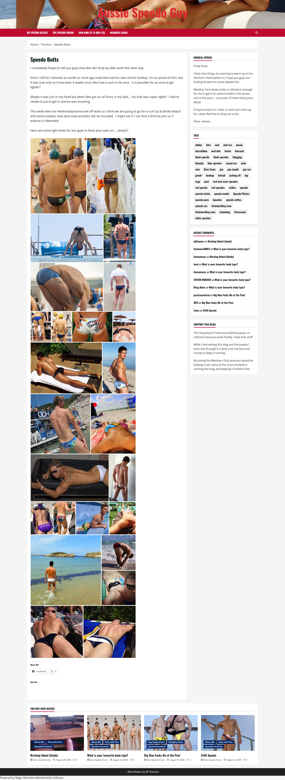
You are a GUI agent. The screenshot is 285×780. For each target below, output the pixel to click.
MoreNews (134, 772)
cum (197, 169)
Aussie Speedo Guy (142, 12)
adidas (198, 145)
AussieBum (201, 151)
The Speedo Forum (63, 33)
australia (216, 151)
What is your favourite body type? (231, 249)
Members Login (118, 33)
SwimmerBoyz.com (221, 206)
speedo (244, 188)
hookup (210, 175)
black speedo (202, 157)
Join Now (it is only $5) (92, 33)
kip (246, 175)
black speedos (221, 157)
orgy (197, 181)
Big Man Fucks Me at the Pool (229, 295)
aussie (239, 145)
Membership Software (49, 778)
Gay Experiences (156, 742)
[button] (58, 176)
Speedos (217, 200)
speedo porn (202, 200)
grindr (198, 175)
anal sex (227, 145)
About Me (39, 742)
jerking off (235, 175)
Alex (208, 145)
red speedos (218, 188)
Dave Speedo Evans (42, 759)
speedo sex (201, 206)
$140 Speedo (210, 310)
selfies (232, 188)
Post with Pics (55, 742)
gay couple (233, 169)
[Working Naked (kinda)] (57, 733)
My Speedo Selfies (37, 33)
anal (217, 145)
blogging (237, 157)
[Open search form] (256, 33)
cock (243, 163)
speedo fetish (202, 194)
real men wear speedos (225, 181)
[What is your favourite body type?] (114, 733)
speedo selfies (233, 200)
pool (206, 181)
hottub (221, 175)
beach (228, 151)
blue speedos (215, 163)
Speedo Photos (241, 194)
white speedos (203, 218)
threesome (240, 212)
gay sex (247, 169)
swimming (224, 212)
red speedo (201, 188)
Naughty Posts (176, 742)
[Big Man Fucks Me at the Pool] (171, 733)
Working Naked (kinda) (220, 241)
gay (221, 169)
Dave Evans (210, 169)
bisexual (239, 151)
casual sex (231, 163)
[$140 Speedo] (228, 733)
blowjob (199, 163)
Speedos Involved (43, 746)
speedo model (221, 194)
